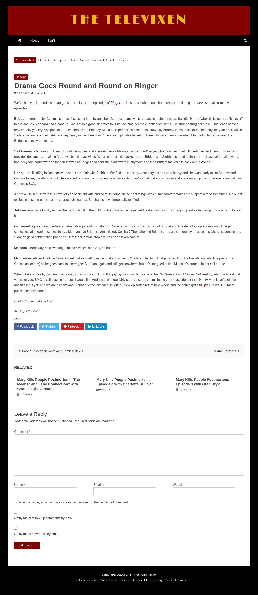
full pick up (206, 285)
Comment (22, 431)
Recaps (21, 77)
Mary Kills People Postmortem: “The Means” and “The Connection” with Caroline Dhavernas (48, 384)
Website (178, 484)
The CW (32, 311)
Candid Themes (174, 580)
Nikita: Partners (225, 351)
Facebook (26, 326)
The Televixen (129, 20)
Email (98, 484)
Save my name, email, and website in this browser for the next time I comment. (73, 502)
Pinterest (74, 326)
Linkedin (97, 326)
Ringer (115, 103)
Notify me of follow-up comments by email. (44, 518)
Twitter (50, 326)
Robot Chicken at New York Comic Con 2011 (54, 351)
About (34, 40)
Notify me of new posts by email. (37, 534)
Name (19, 484)
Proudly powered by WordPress (94, 580)
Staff (51, 40)
